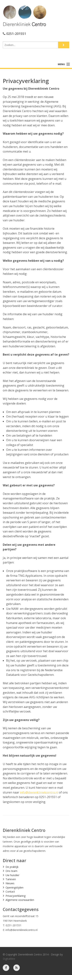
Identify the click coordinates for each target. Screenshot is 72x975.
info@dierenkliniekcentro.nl (39, 792)
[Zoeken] (63, 45)
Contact (10, 891)
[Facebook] (6, 967)
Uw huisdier (12, 875)
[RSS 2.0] (16, 967)
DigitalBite (9, 958)
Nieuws (10, 883)
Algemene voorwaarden (20, 900)
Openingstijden (14, 887)
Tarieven (11, 879)
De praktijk (12, 867)
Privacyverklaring (15, 896)
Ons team (11, 871)
